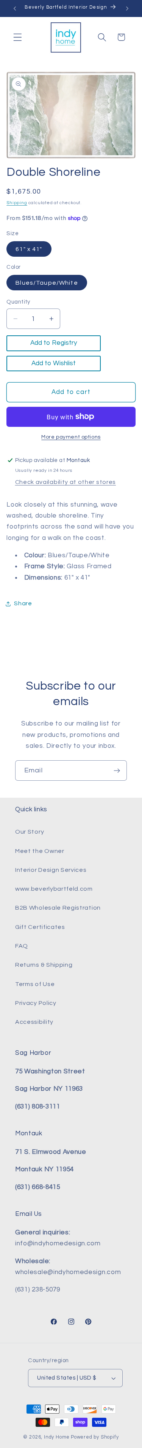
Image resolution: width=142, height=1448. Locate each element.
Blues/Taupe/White (47, 283)
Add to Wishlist (53, 363)
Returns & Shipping (43, 965)
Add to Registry (53, 343)
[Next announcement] (127, 8)
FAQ (21, 946)
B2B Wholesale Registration (58, 908)
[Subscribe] (116, 770)
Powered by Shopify (95, 1437)
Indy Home (57, 1437)
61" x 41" (29, 249)
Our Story (29, 832)
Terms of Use (35, 984)
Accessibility (34, 1022)
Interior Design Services (51, 870)
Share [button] (23, 603)
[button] (17, 37)
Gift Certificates (40, 927)
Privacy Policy (35, 1003)
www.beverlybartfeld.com (54, 889)
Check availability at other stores (65, 482)
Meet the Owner (39, 851)
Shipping (16, 203)
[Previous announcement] (14, 8)
